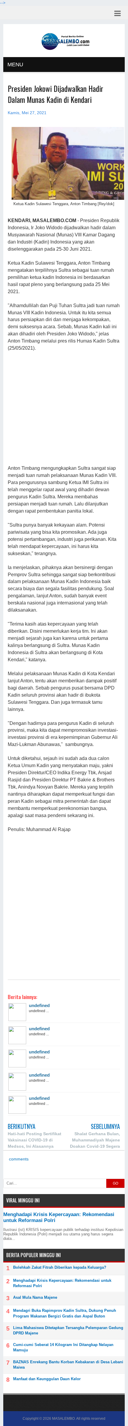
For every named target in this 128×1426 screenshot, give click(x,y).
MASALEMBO (63, 1418)
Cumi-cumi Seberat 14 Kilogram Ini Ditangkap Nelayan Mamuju (63, 1347)
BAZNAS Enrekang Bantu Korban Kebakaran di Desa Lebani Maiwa (68, 1365)
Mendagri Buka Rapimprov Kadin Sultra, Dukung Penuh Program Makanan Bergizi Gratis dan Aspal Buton (64, 1313)
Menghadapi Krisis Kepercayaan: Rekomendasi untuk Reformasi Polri (62, 1283)
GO (115, 1183)
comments (18, 1159)
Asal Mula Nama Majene (35, 1297)
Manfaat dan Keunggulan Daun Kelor (47, 1379)
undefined (39, 1005)
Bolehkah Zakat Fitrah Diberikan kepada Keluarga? (59, 1267)
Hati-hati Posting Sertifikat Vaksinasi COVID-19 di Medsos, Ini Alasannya (34, 1140)
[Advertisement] (64, 408)
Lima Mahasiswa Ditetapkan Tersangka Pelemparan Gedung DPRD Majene (68, 1330)
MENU (15, 64)
